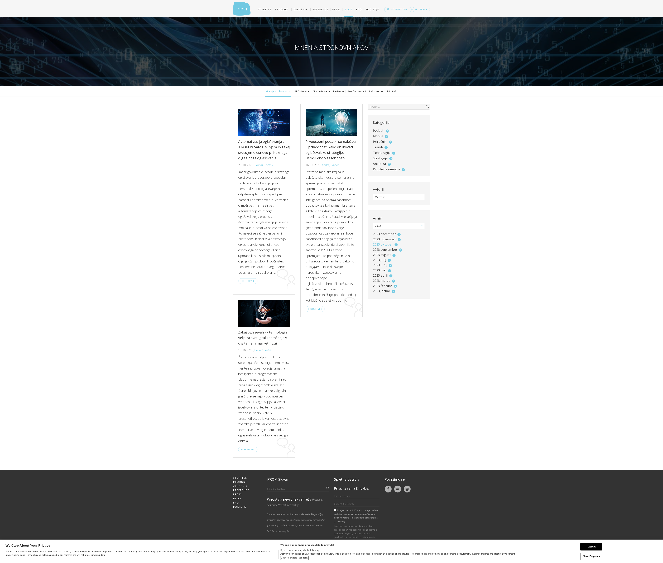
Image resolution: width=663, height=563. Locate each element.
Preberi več (248, 281)
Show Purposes (591, 556)
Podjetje (372, 9)
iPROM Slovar (277, 479)
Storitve (264, 9)
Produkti (282, 9)
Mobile (378, 136)
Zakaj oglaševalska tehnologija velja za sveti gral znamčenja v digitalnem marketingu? (262, 338)
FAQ (359, 9)
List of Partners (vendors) (294, 557)
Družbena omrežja (386, 169)
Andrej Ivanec (330, 165)
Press (336, 9)
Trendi (378, 147)
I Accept (591, 546)
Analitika (379, 164)
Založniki (301, 9)
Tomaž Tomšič (263, 165)
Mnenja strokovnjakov (278, 91)
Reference (320, 9)
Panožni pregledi (356, 91)
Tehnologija (382, 153)
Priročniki (392, 91)
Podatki (378, 130)
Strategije (380, 158)
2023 (386, 234)
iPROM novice (302, 91)
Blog (348, 9)
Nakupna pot (376, 91)
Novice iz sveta (321, 91)
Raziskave (338, 91)
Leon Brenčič (262, 350)
